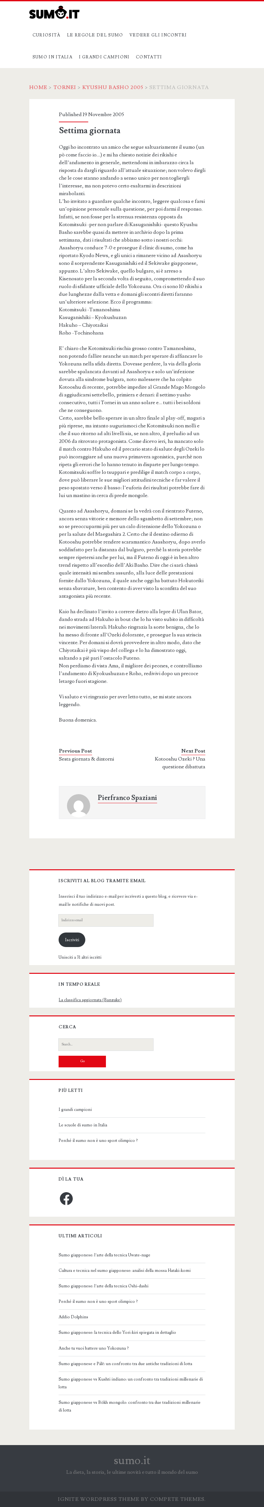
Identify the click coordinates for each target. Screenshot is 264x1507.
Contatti (149, 57)
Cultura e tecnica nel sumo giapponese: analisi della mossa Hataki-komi (125, 1270)
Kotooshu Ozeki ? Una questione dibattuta (180, 763)
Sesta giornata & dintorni (86, 759)
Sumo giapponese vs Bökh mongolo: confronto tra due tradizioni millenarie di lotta (130, 1406)
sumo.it (132, 1460)
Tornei (64, 87)
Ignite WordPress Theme (98, 1499)
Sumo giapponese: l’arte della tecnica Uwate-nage (104, 1255)
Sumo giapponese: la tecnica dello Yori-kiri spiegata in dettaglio (117, 1332)
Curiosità (47, 35)
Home (38, 87)
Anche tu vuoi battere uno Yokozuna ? (94, 1348)
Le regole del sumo (95, 35)
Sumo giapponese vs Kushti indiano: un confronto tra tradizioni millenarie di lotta (131, 1383)
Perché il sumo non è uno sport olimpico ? (98, 1140)
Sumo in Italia (52, 57)
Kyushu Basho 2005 (113, 87)
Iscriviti (72, 940)
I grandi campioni (104, 57)
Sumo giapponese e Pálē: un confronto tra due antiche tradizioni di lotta (125, 1363)
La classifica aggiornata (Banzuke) (90, 1000)
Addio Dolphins (73, 1317)
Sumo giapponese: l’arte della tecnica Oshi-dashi (103, 1286)
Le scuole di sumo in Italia (83, 1125)
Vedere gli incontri (158, 35)
